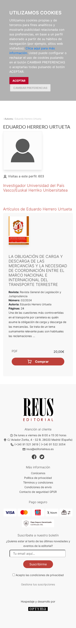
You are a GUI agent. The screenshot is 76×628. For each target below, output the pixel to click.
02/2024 (26, 300)
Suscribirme (38, 564)
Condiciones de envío (38, 487)
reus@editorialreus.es (40, 449)
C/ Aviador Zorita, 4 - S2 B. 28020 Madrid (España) (39, 439)
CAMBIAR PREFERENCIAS (30, 87)
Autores (8, 118)
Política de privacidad (38, 477)
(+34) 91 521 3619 (26, 444)
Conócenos (38, 473)
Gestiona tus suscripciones (38, 584)
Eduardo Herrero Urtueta (35, 304)
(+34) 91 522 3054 (53, 444)
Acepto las (40, 575)
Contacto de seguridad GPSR (38, 491)
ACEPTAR (18, 80)
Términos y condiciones (38, 482)
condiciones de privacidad (47, 575)
